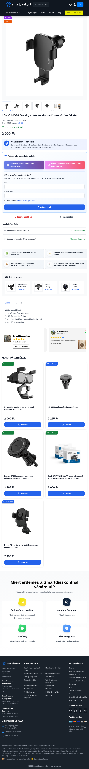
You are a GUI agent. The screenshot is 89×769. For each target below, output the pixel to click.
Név (5, 182)
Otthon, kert (49, 695)
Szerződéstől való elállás (78, 697)
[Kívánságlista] (70, 4)
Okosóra (48, 689)
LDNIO (20, 123)
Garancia (72, 694)
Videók (19, 303)
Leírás (7, 303)
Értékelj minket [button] (21, 346)
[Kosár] (80, 4)
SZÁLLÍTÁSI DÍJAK (74, 13)
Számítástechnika (30, 685)
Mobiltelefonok (29, 692)
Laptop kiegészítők (31, 677)
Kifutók (51, 13)
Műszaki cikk (28, 689)
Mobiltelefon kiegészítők (33, 673)
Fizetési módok (74, 674)
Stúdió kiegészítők (52, 692)
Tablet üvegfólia (30, 680)
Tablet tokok (49, 677)
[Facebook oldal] (70, 710)
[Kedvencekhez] (39, 400)
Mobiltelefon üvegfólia (53, 668)
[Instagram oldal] (75, 710)
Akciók (43, 13)
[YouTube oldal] (85, 710)
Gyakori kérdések (75, 691)
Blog (59, 13)
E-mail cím (8, 191)
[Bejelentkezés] (74, 4)
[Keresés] (46, 4)
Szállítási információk (76, 671)
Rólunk (71, 668)
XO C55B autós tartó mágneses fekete (63, 407)
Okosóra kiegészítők (52, 673)
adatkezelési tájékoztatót (26, 200)
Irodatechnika (50, 685)
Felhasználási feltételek (77, 681)
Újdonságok (32, 13)
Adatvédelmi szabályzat (77, 678)
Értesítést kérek (44, 207)
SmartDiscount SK (75, 700)
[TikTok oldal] (80, 710)
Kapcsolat (72, 684)
